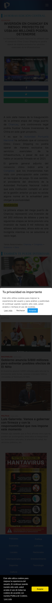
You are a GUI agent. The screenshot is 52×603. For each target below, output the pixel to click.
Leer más (8, 310)
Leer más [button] (8, 599)
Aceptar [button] (40, 589)
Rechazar (20, 310)
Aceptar (32, 310)
